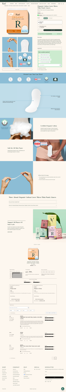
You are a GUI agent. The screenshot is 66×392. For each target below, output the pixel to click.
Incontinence (4, 376)
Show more (17, 69)
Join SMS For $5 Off (16, 385)
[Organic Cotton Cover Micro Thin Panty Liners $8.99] (33, 254)
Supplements (4, 372)
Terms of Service (26, 378)
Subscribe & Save (16, 372)
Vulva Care (4, 374)
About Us (14, 369)
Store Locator (15, 383)
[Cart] (63, 3)
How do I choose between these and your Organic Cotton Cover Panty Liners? (23, 205)
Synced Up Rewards (16, 374)
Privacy (25, 372)
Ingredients (40, 48)
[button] (11, 3)
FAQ (24, 369)
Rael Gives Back (15, 379)
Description (40, 37)
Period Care (4, 369)
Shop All (3, 379)
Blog (13, 378)
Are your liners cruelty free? (14, 201)
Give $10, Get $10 (16, 376)
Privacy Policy (61, 379)
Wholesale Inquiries (16, 381)
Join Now (58, 33)
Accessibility (26, 376)
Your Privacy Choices (28, 374)
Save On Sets (4, 378)
